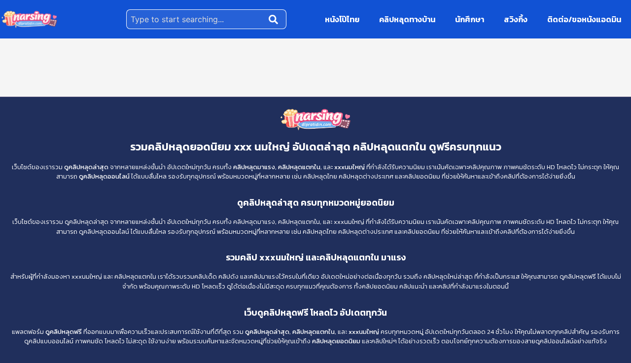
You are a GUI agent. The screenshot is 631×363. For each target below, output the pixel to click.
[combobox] (195, 19)
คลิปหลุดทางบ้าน (407, 19)
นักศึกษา (469, 19)
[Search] (275, 19)
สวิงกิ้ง (515, 19)
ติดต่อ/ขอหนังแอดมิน (584, 19)
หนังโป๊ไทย (342, 19)
